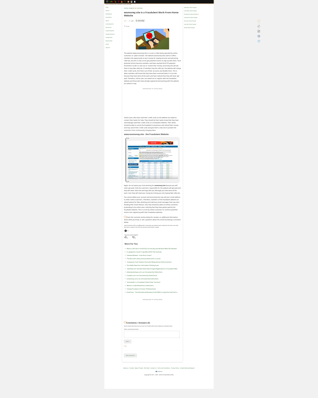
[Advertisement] (152, 101)
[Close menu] (106, 50)
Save (128, 230)
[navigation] (259, 26)
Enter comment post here (131, 329)
